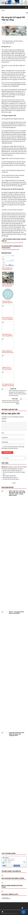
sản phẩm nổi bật (8, 487)
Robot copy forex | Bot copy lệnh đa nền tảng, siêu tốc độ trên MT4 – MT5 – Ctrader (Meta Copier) (17, 493)
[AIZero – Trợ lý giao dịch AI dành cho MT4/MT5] (5, 727)
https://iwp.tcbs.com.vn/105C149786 (13, 242)
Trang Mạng (5, 442)
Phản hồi (4, 421)
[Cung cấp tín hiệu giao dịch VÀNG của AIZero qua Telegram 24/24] (5, 848)
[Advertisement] (15, 906)
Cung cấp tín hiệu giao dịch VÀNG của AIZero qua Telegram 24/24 (16, 734)
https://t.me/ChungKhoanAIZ (11, 249)
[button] (26, 7)
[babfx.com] (14, 4)
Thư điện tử (4, 437)
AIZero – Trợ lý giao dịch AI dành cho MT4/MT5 (16, 612)
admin (4, 23)
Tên (3, 433)
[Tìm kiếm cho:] (14, 458)
